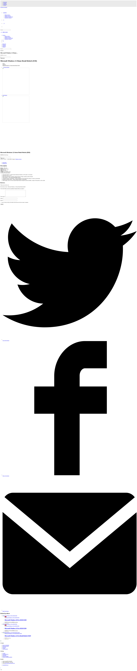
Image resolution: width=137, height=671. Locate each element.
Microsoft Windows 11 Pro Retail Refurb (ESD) (18, 635)
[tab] (70, 162)
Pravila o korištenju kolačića (7, 657)
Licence (4, 35)
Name (1, 198)
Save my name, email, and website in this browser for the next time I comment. (15, 202)
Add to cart (2, 58)
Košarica (4, 3)
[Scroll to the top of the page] (0, 666)
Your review (2, 196)
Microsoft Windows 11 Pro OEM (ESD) (15, 628)
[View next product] (7, 95)
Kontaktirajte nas (5, 654)
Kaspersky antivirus (8, 39)
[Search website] (3, 26)
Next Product (5, 95)
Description (4, 162)
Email (1, 200)
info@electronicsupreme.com (10, 663)
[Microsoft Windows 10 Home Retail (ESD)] (16, 122)
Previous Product (6, 67)
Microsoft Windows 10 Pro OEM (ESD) (16, 620)
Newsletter (4, 655)
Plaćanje (4, 5)
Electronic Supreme (3, 7)
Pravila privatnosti (6, 646)
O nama (4, 653)
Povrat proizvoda (5, 656)
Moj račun (5, 2)
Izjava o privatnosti (6, 645)
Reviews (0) (5, 163)
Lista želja (5, 4)
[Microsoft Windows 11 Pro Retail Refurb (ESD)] (16, 94)
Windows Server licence (9, 38)
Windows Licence (8, 37)
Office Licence (7, 36)
